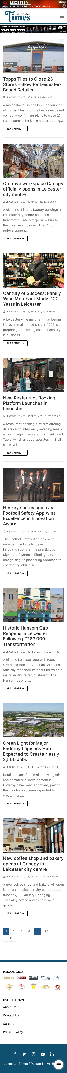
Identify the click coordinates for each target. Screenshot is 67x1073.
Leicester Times (15, 97)
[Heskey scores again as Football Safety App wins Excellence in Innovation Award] (33, 485)
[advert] (33, 7)
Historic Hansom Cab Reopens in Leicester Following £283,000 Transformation (25, 636)
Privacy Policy (13, 1032)
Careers (8, 1023)
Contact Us (11, 1015)
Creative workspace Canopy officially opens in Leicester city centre (33, 189)
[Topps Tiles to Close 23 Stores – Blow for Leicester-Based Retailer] (33, 56)
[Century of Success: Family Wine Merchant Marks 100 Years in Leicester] (33, 270)
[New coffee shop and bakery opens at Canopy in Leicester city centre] (33, 835)
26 (46, 931)
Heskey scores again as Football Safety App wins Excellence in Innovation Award (29, 516)
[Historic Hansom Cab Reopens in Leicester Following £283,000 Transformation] (33, 605)
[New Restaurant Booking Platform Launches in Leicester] (33, 375)
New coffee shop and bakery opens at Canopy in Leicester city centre (33, 864)
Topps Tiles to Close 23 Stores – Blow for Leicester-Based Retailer (32, 84)
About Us (9, 1007)
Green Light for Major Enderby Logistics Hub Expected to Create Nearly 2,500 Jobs (31, 751)
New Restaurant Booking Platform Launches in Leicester (29, 403)
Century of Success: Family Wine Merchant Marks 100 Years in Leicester (32, 299)
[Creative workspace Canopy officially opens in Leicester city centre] (33, 161)
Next (9, 938)
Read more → (15, 128)
